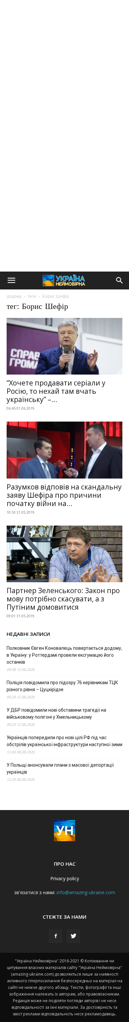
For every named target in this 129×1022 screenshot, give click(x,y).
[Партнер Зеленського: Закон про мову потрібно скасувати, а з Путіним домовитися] (64, 554)
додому (14, 296)
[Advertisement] (64, 67)
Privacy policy (64, 878)
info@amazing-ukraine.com (86, 892)
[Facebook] (55, 936)
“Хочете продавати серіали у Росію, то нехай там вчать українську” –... (56, 391)
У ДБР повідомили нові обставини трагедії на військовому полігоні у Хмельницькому (56, 713)
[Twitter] (73, 936)
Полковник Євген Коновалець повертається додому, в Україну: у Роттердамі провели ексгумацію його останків (64, 655)
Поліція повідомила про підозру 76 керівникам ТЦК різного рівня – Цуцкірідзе (62, 686)
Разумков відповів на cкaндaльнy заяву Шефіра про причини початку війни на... (64, 495)
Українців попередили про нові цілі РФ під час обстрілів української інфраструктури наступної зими (64, 741)
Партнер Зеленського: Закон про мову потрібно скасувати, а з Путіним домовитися (63, 599)
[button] (11, 280)
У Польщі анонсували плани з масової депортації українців (60, 768)
